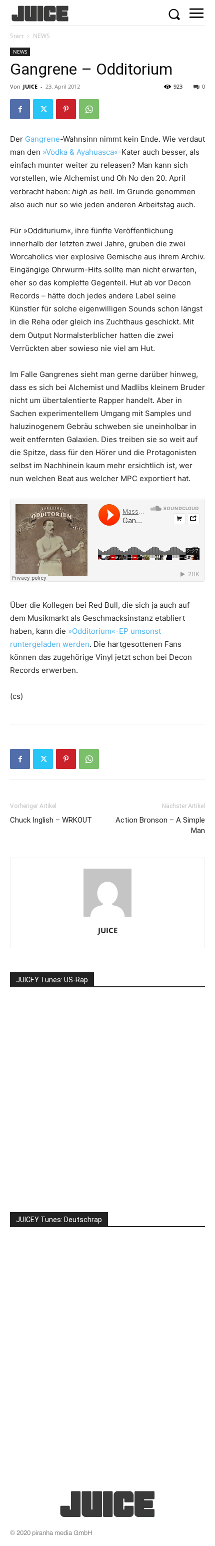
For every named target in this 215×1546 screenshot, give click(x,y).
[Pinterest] (66, 109)
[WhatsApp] (89, 109)
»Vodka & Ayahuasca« (80, 152)
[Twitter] (43, 109)
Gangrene (42, 139)
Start (17, 36)
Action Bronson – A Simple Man (160, 825)
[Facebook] (20, 109)
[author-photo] (108, 916)
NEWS (41, 36)
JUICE (30, 86)
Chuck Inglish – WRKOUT (51, 820)
